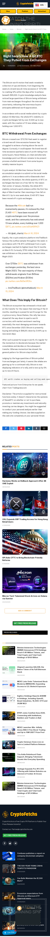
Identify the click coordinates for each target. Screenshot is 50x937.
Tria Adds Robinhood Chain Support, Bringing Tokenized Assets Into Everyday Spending (31, 756)
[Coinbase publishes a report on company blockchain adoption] (8, 856)
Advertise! (42, 11)
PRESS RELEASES (10, 632)
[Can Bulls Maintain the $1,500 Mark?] (8, 881)
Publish (25, 11)
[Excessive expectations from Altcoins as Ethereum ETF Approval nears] (8, 896)
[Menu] (3, 3)
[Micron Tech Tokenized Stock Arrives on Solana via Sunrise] (25, 580)
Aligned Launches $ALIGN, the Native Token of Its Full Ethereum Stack (31, 669)
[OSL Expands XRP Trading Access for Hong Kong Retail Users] (25, 503)
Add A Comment (25, 611)
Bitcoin (7, 50)
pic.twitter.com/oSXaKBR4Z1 (25, 226)
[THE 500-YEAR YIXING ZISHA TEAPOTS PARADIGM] (8, 868)
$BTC (8, 226)
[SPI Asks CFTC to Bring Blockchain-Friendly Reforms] (25, 542)
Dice (8, 11)
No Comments (24, 66)
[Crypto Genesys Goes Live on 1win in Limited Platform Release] (8, 744)
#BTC (14, 212)
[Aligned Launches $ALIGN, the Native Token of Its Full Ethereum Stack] (8, 670)
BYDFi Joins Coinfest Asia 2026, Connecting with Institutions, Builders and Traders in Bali (31, 715)
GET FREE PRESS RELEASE (25, 623)
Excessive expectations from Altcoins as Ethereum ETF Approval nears (30, 895)
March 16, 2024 (31, 233)
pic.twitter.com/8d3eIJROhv (18, 281)
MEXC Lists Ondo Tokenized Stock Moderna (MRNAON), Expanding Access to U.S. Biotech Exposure (32, 684)
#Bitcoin (22, 205)
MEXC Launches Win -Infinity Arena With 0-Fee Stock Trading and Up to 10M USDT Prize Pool (31, 729)
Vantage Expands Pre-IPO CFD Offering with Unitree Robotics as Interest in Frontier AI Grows (31, 771)
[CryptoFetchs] (25, 4)
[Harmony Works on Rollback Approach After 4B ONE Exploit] (25, 465)
